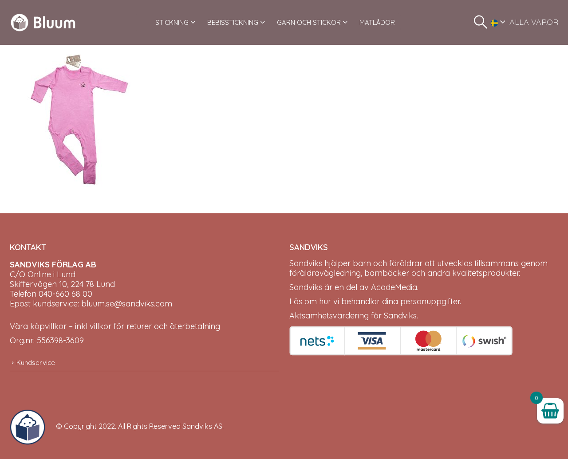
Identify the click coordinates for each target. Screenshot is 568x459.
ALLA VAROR (533, 22)
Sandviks (305, 263)
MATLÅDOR (377, 22)
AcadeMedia (394, 287)
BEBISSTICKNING (232, 22)
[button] (481, 22)
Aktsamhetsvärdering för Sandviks (353, 315)
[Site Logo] (43, 22)
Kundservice (35, 362)
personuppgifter (430, 301)
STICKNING (172, 22)
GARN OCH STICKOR (309, 22)
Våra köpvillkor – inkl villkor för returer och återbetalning (115, 326)
